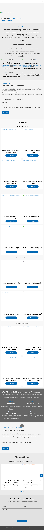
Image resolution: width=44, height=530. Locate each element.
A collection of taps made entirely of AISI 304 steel (32, 481)
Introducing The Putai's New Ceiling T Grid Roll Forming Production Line (11, 481)
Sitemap (23, 527)
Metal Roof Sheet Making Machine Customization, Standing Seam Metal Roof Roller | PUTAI (11, 313)
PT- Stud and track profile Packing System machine (11, 348)
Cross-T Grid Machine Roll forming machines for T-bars (11, 379)
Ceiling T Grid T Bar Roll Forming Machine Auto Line (11, 151)
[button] (20, 491)
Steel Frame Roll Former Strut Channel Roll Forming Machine (33, 348)
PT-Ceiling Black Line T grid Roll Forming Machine (11, 182)
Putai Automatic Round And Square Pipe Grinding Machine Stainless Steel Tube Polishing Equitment (11, 75)
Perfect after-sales (11, 413)
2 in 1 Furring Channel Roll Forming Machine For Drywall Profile (32, 217)
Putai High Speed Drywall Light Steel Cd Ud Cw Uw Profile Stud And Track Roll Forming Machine (11, 62)
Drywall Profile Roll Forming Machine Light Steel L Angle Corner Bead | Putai (11, 217)
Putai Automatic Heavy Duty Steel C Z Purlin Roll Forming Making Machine (33, 75)
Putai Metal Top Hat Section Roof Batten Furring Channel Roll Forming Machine (33, 62)
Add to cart (12, 155)
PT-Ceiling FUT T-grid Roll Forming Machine (32, 182)
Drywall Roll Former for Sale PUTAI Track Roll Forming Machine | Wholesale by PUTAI (32, 248)
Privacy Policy (28, 527)
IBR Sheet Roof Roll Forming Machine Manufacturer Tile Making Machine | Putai (11, 282)
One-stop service (32, 413)
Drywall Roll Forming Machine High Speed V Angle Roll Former (32, 379)
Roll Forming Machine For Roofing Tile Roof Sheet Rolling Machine (33, 313)
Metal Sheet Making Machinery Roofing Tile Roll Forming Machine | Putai (32, 282)
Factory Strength (11, 403)
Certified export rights (33, 403)
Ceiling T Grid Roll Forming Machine (32, 151)
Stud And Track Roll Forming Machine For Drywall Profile (11, 248)
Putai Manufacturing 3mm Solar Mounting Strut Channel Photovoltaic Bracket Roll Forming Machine (33, 69)
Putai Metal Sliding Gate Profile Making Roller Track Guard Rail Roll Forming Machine (11, 69)
